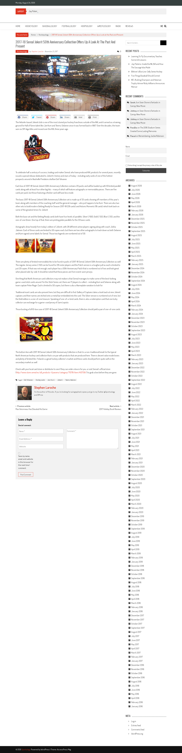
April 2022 (135, 400)
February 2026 (137, 210)
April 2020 (135, 499)
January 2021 (137, 462)
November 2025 (138, 223)
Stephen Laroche (37, 51)
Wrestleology (104, 26)
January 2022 (137, 413)
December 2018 (137, 566)
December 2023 (137, 318)
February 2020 (137, 508)
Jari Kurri (51, 380)
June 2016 (135, 689)
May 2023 (135, 347)
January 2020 (137, 512)
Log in (133, 721)
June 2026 (135, 194)
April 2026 (135, 202)
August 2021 (136, 433)
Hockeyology (31, 26)
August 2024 (136, 285)
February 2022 (137, 408)
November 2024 (137, 272)
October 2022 (137, 375)
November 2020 (138, 470)
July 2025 (135, 239)
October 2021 (136, 425)
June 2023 (135, 342)
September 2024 (138, 280)
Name (128, 146)
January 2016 (137, 706)
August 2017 (136, 632)
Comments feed (137, 729)
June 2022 (135, 392)
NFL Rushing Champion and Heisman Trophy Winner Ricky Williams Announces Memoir (148, 83)
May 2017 (135, 644)
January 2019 (137, 561)
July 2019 (135, 537)
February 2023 (137, 359)
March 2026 (136, 206)
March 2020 (136, 504)
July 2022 (135, 388)
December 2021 (137, 417)
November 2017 (137, 619)
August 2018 (136, 582)
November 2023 (138, 322)
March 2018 (136, 603)
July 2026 (135, 189)
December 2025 (137, 218)
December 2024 (137, 268)
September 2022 (138, 380)
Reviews (129, 26)
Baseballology (50, 26)
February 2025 (137, 260)
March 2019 (136, 553)
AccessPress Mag (64, 749)
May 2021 (135, 446)
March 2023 (136, 355)
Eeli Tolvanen (28, 380)
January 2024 (137, 313)
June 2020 (135, 491)
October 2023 (137, 326)
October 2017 (136, 623)
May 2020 (135, 495)
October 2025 (137, 227)
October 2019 (136, 524)
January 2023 (137, 363)
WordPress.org (137, 733)
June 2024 (135, 293)
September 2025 (138, 231)
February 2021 (137, 458)
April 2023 (135, 351)
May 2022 (135, 396)
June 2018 (135, 590)
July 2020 (135, 487)
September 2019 (138, 528)
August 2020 (136, 483)
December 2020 (138, 466)
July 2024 (135, 289)
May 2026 (135, 198)
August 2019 (136, 532)
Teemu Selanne (70, 380)
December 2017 (137, 615)
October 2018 (136, 574)
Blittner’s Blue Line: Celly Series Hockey (146, 71)
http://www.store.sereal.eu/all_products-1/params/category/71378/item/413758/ (51, 372)
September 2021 (138, 429)
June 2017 (135, 640)
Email (128, 156)
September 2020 (138, 479)
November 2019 (137, 520)
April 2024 (135, 301)
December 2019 (137, 516)
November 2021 (137, 421)
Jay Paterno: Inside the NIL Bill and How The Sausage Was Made (54, 11)
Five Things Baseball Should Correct (145, 75)
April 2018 (135, 599)
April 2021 (135, 450)
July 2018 (135, 586)
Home (18, 26)
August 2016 (136, 681)
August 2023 (136, 334)
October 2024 (136, 276)
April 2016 (135, 698)
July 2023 (135, 338)
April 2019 (135, 549)
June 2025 (135, 243)
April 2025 (135, 251)
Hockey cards (40, 380)
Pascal (133, 136)
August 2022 (136, 384)
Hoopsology (86, 26)
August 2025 (136, 235)
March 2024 (136, 305)
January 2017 (137, 661)
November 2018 (137, 570)
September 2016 (138, 677)
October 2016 (136, 673)
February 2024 (137, 309)
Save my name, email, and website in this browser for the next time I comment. (25, 462)
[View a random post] (161, 26)
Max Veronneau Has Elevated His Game (31, 409)
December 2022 (137, 367)
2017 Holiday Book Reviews (110, 409)
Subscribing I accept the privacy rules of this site (144, 165)
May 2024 (135, 297)
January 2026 (137, 214)
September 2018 (138, 578)
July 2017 (135, 636)
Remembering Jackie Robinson (151, 136)
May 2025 (135, 247)
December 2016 (137, 665)
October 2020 (137, 475)
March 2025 (136, 256)
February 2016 (137, 702)
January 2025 (137, 264)
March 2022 (136, 404)
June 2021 (135, 442)
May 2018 (135, 594)
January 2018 (137, 611)
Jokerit (60, 380)
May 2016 (135, 694)
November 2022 (138, 371)
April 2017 (135, 648)
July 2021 (135, 437)
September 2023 (138, 330)
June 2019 (135, 541)
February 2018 (137, 607)
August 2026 (136, 185)
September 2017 (138, 628)
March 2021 (136, 454)
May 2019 (135, 545)
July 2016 (135, 685)
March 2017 (136, 652)
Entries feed (136, 725)
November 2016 (137, 669)
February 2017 (137, 656)
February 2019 (137, 557)
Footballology (69, 26)
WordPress (45, 749)
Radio (118, 26)
